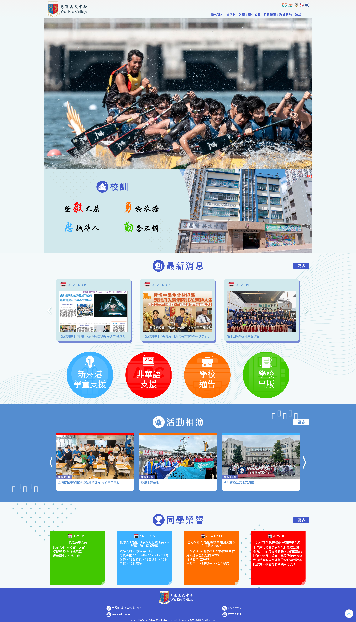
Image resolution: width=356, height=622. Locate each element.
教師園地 (285, 15)
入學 (242, 15)
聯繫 (298, 15)
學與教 (231, 15)
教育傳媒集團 (195, 620)
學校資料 (217, 15)
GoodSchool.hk (208, 620)
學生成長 (254, 15)
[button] (51, 462)
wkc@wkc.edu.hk (123, 614)
